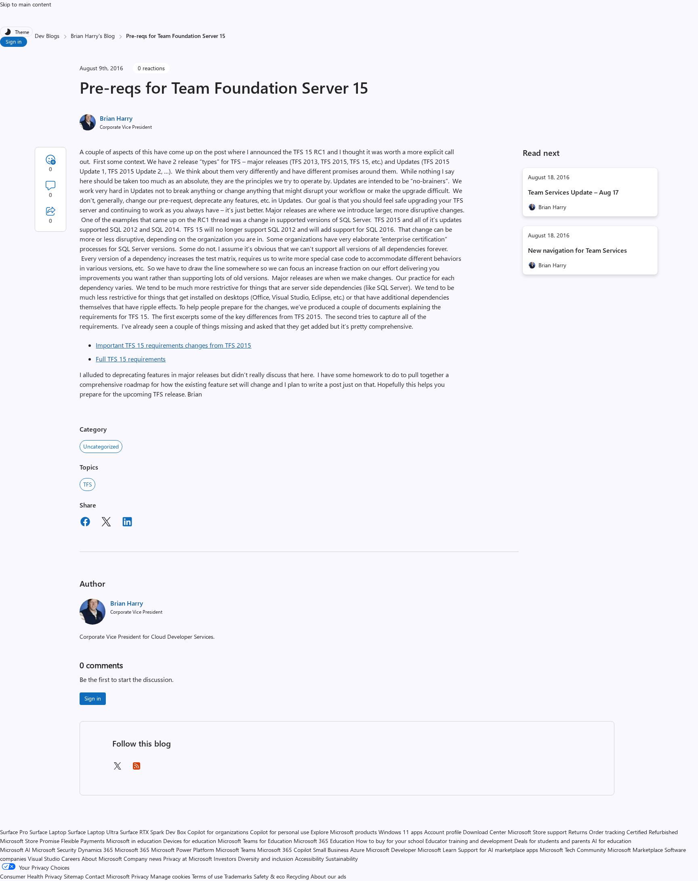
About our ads (328, 876)
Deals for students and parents (552, 841)
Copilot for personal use (279, 832)
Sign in (13, 41)
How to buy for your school (390, 841)
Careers (70, 858)
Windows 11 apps (400, 832)
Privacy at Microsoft (187, 858)
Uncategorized (101, 446)
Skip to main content (25, 4)
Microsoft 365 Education (324, 841)
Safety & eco (269, 876)
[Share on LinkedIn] (127, 523)
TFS (87, 484)
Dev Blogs (47, 36)
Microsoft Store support (537, 832)
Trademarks (238, 876)
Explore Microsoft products (344, 832)
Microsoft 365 (132, 850)
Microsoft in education (134, 841)
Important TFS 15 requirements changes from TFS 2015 (173, 345)
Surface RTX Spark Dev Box (153, 832)
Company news (143, 858)
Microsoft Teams (236, 850)
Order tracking (607, 832)
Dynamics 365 (95, 850)
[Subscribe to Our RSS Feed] (136, 768)
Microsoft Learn (437, 850)
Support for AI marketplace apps (498, 850)
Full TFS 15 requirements (131, 358)
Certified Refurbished (652, 832)
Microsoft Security (54, 850)
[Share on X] (106, 523)
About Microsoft (102, 858)
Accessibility (309, 858)
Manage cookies (170, 876)
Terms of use (207, 876)
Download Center (484, 832)
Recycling (297, 876)
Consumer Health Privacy (31, 876)
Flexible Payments (83, 841)
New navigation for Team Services (577, 250)
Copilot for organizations (217, 832)
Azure (357, 850)
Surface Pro (14, 832)
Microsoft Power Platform (182, 850)
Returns (577, 832)
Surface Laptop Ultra (93, 832)
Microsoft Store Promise (29, 841)
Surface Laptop (47, 832)
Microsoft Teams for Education (255, 841)
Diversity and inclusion (265, 858)
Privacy (140, 876)
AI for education (611, 841)
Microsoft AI (15, 850)
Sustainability (342, 858)
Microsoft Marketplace (635, 850)
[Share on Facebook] (85, 523)
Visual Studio (44, 858)
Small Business (331, 850)
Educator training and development (469, 841)
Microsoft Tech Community (573, 850)
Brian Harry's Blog (93, 36)
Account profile (442, 832)
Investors (225, 858)
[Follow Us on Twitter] (117, 768)
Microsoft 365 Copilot (284, 850)
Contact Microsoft (107, 876)
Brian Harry (116, 118)
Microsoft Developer (391, 850)
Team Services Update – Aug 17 (573, 192)
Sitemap (74, 876)
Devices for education (189, 841)
